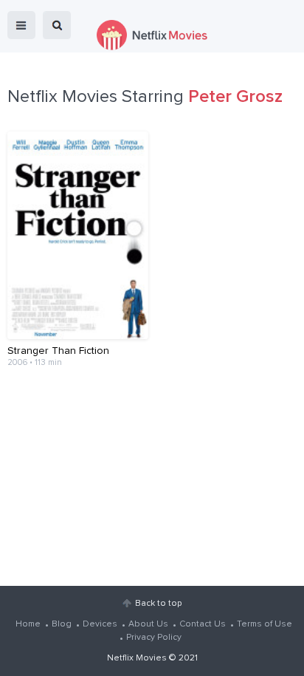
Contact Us (202, 624)
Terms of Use (264, 624)
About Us (148, 624)
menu (21, 25)
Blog (62, 624)
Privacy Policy (154, 637)
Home (28, 624)
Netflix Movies (137, 658)
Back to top (158, 603)
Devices (100, 624)
